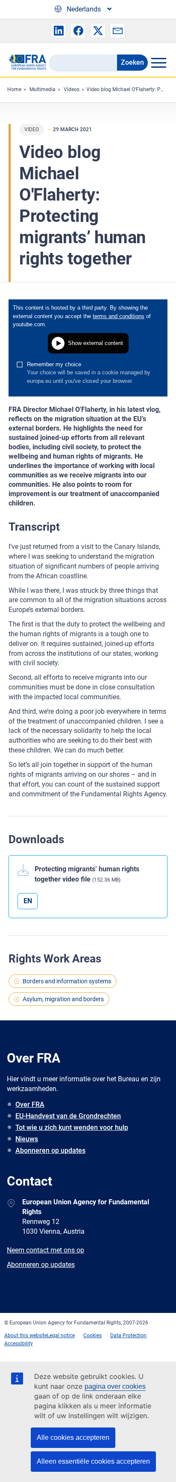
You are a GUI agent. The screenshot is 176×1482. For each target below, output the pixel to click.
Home (14, 89)
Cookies (92, 1335)
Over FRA (29, 1104)
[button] (58, 30)
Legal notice (61, 1335)
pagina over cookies (115, 1386)
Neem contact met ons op (45, 1250)
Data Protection (128, 1335)
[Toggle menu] (158, 63)
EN (27, 901)
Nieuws (26, 1139)
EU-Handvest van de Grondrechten (68, 1116)
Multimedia (42, 89)
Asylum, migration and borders (63, 999)
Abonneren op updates (50, 1150)
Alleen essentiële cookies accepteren (93, 1461)
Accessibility (18, 1344)
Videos (71, 89)
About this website (25, 1335)
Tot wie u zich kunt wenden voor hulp (71, 1127)
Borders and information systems (67, 981)
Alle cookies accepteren (73, 1437)
